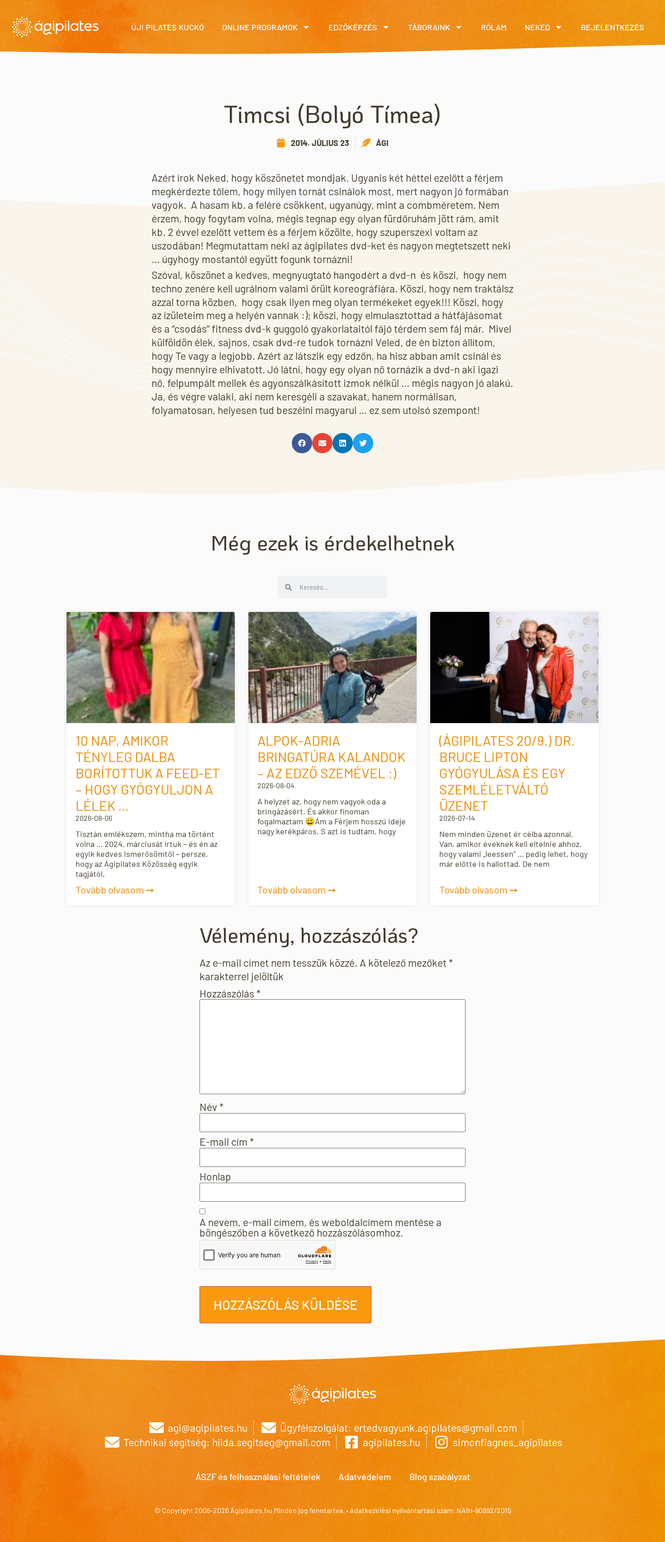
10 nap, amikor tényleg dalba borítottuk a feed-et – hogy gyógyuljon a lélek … (148, 772)
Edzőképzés (352, 27)
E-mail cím (227, 1142)
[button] (302, 443)
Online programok (260, 27)
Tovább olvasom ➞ (115, 889)
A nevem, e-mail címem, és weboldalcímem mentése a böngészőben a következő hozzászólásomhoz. (321, 1227)
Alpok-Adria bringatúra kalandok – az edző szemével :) (331, 756)
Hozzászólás (230, 993)
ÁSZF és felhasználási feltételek (257, 1476)
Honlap (215, 1176)
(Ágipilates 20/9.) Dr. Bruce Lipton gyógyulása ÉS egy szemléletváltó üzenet (507, 772)
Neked (537, 27)
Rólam (494, 27)
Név (211, 1107)
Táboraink (429, 27)
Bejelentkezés (612, 27)
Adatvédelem (364, 1476)
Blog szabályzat (439, 1476)
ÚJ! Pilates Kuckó (167, 27)
